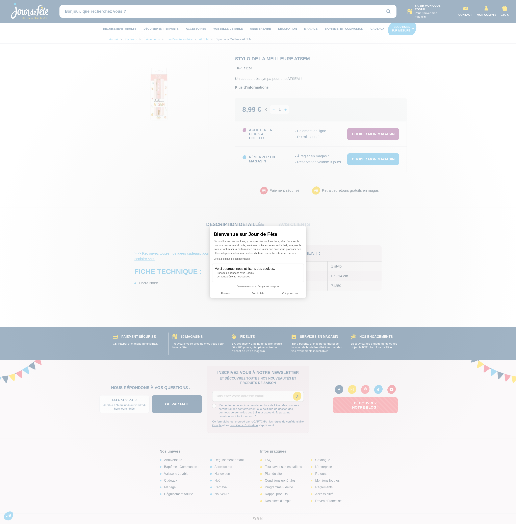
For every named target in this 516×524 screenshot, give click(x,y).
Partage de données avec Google (235, 273)
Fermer (225, 293)
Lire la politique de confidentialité (232, 258)
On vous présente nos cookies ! (234, 276)
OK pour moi (290, 293)
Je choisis (258, 293)
